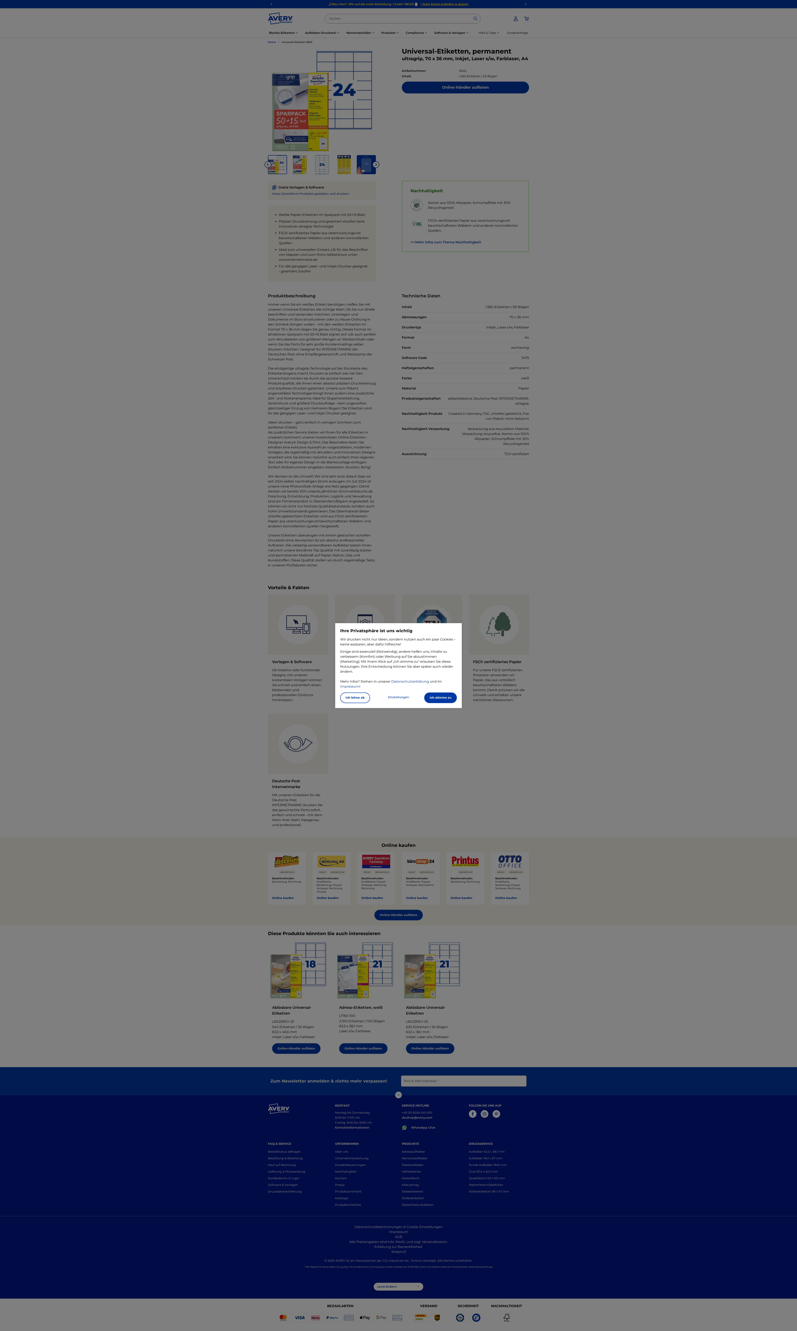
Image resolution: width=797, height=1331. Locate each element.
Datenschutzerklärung (410, 681)
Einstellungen (398, 697)
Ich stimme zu (440, 697)
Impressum (349, 686)
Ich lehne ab (355, 697)
